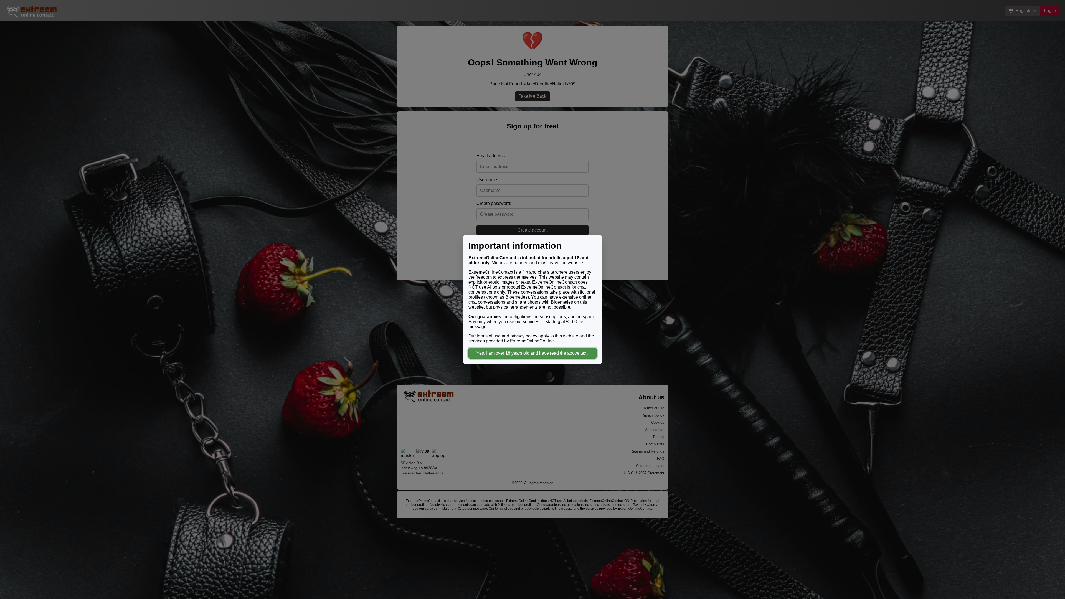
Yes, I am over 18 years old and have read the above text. (532, 353)
